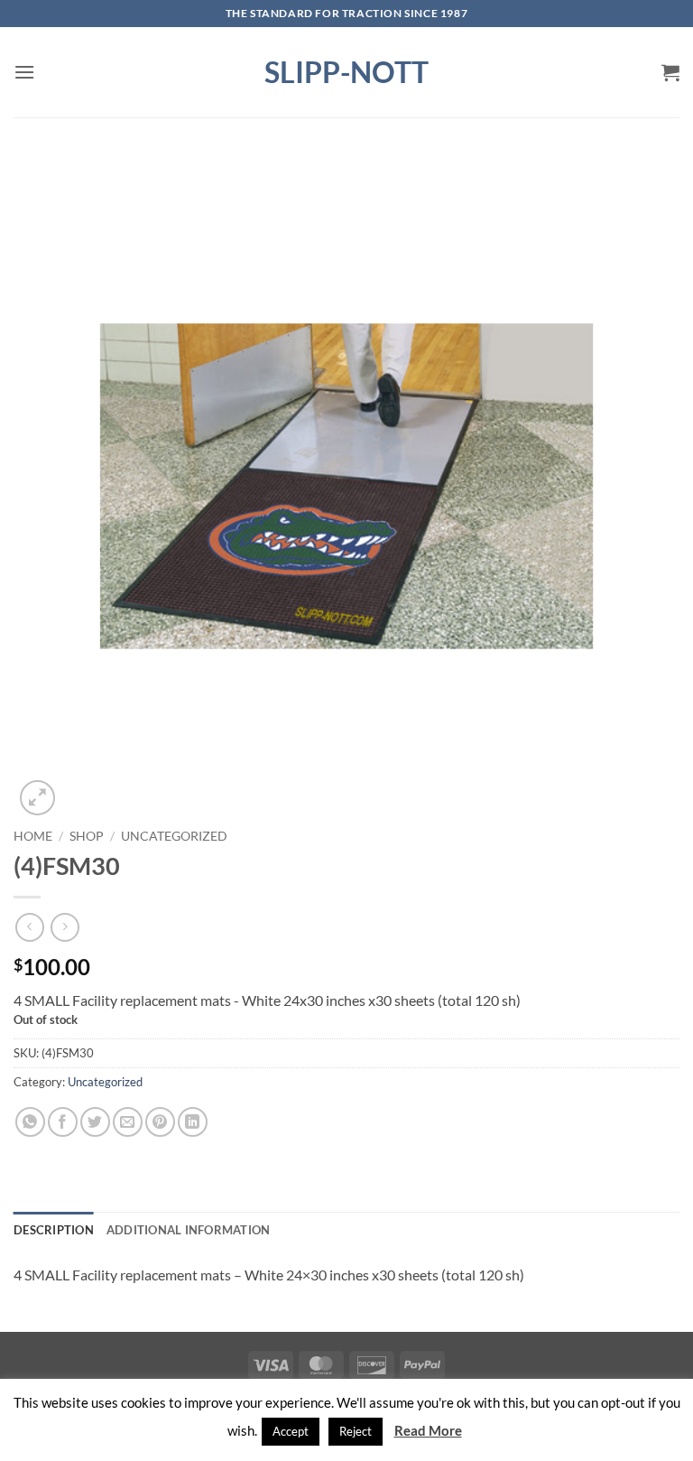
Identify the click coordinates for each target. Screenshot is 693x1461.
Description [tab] (54, 1230)
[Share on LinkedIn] (193, 1122)
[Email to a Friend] (128, 1122)
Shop (86, 836)
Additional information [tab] (188, 1230)
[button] (24, 72)
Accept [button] (291, 1431)
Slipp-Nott (346, 72)
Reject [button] (355, 1431)
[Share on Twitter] (95, 1122)
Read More (428, 1430)
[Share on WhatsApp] (30, 1122)
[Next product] (29, 927)
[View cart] (670, 72)
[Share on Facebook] (63, 1122)
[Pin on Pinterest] (160, 1122)
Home (33, 836)
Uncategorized (174, 836)
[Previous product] (65, 927)
